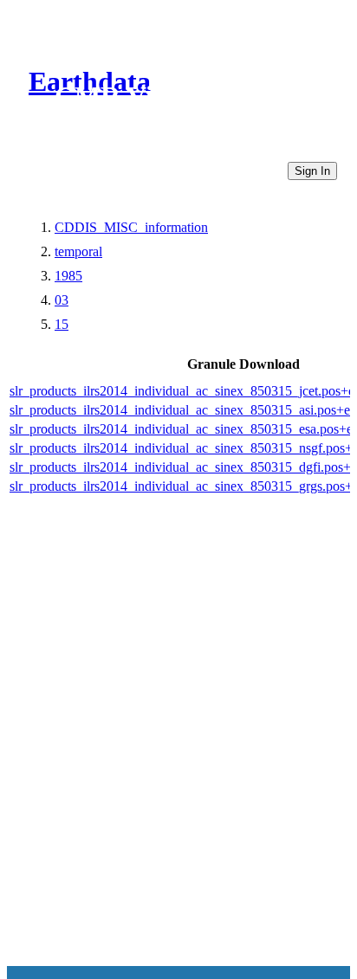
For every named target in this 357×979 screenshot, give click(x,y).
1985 (68, 275)
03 (61, 300)
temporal (78, 251)
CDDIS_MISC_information (131, 227)
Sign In (312, 170)
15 (61, 324)
